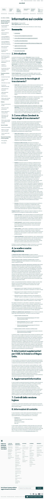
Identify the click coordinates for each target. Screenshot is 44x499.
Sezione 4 (23, 244)
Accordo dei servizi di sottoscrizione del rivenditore (5, 70)
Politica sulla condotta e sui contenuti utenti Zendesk (5, 121)
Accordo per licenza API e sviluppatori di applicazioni (5, 57)
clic (40, 26)
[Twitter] (31, 494)
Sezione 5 (19, 261)
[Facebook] (33, 494)
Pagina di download (21, 321)
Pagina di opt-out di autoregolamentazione (25, 317)
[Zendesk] (2, 442)
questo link (18, 305)
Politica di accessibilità (5, 127)
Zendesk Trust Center (5, 77)
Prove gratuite (4, 140)
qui (30, 75)
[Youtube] (39, 494)
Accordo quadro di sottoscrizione (22, 70)
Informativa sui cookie (5, 82)
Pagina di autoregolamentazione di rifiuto (25, 325)
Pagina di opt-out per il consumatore (24, 331)
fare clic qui (37, 309)
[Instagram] (42, 494)
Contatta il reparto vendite (35, 496)
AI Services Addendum (6, 53)
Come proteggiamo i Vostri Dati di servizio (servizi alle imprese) (5, 38)
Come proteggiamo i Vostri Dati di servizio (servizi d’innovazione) (5, 43)
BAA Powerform (4, 96)
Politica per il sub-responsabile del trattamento (4, 116)
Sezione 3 (38, 93)
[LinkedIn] (36, 494)
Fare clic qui (16, 288)
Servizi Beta (3, 142)
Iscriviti (39, 488)
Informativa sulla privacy (30, 431)
